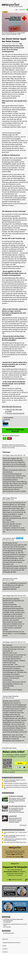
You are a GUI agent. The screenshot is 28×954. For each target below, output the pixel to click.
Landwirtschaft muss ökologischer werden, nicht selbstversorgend (15, 839)
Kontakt (4, 945)
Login (16, 9)
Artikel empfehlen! (8, 417)
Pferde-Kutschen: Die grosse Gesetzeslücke (15, 783)
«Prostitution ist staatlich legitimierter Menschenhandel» (13, 920)
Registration (22, 9)
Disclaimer (4, 948)
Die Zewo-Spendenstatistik (15, 413)
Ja (4, 438)
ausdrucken (7, 419)
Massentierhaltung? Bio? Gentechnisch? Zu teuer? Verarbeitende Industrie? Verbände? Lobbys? (15, 820)
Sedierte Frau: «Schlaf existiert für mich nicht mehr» (15, 924)
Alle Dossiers (23, 825)
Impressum (5, 952)
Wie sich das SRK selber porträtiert (13, 410)
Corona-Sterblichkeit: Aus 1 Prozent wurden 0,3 (15, 832)
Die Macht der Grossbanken (16, 796)
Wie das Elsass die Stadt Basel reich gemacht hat (16, 787)
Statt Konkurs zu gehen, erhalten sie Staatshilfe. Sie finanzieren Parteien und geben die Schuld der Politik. (17, 800)
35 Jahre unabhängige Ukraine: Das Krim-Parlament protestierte (15, 780)
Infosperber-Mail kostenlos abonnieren (11, 942)
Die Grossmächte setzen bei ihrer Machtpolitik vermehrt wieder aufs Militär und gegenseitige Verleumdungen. (16, 810)
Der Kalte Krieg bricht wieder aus (17, 806)
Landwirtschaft (13, 816)
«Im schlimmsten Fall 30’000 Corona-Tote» (15, 842)
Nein (9, 438)
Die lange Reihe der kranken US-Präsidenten (15, 785)
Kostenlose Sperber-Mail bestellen (15, 430)
